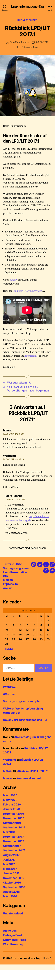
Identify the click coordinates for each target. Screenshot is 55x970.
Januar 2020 (11, 809)
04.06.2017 (42, 42)
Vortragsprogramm (15, 568)
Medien (8, 579)
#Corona (9, 694)
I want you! (10, 687)
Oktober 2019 (12, 822)
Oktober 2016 (12, 882)
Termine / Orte (12, 564)
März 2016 (10, 896)
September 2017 (14, 850)
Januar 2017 (11, 873)
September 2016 (14, 887)
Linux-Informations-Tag (27, 6)
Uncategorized (27, 20)
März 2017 (10, 868)
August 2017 (11, 855)
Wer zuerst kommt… (29, 778)
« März (8, 648)
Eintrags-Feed (12, 935)
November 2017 (13, 841)
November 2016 (13, 878)
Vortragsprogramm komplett (22, 701)
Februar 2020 (12, 804)
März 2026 (10, 795)
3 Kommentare (30, 47)
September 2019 (14, 827)
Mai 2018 (9, 832)
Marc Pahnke (22, 42)
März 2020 (10, 799)
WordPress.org (13, 944)
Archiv (14, 279)
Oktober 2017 (12, 845)
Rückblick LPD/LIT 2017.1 (32, 771)
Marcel (7, 771)
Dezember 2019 (13, 813)
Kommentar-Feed (14, 939)
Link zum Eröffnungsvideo (27, 291)
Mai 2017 (9, 864)
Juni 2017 (9, 859)
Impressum (30, 356)
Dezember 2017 (13, 836)
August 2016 (11, 891)
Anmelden (10, 930)
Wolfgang (9, 759)
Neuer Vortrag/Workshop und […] (25, 719)
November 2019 (13, 818)
